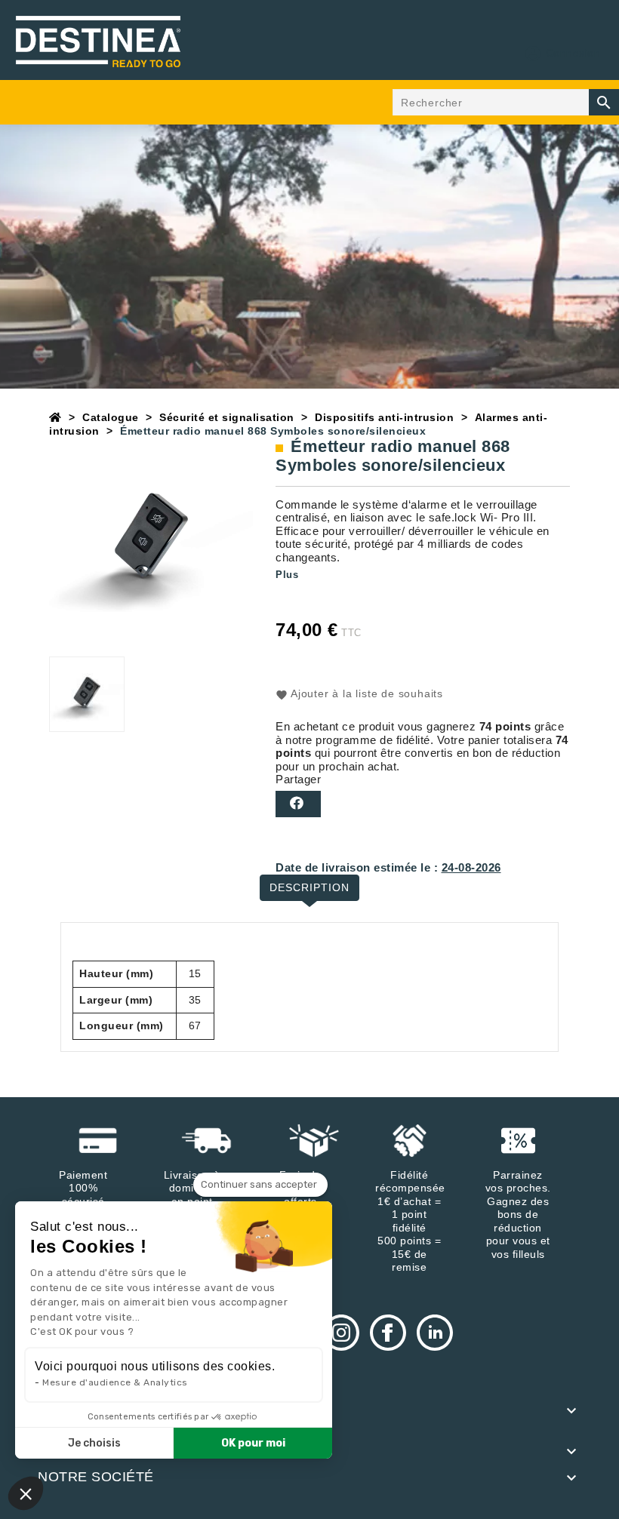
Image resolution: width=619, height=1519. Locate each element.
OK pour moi (253, 1443)
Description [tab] (309, 887)
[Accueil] (55, 417)
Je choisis (94, 1443)
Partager (298, 804)
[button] (26, 1493)
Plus (287, 574)
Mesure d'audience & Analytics (115, 1382)
